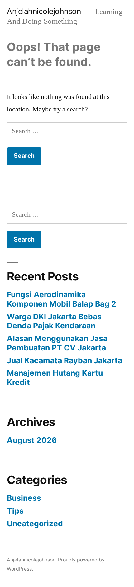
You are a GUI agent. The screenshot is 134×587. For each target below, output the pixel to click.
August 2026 (32, 440)
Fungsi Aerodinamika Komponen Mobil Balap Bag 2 (61, 299)
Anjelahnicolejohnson (44, 11)
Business (24, 498)
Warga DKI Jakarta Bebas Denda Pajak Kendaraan (54, 321)
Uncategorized (35, 523)
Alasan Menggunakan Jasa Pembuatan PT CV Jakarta (57, 343)
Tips (15, 510)
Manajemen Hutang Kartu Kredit (55, 377)
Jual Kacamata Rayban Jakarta (64, 360)
